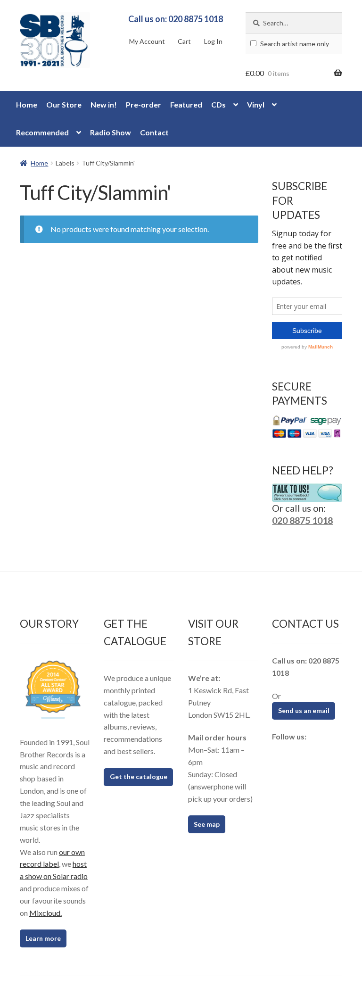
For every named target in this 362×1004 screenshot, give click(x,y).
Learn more (43, 938)
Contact (154, 132)
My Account (147, 41)
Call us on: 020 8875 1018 (175, 19)
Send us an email (303, 710)
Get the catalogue (138, 776)
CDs (218, 104)
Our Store (64, 104)
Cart (184, 41)
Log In (213, 41)
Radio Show (110, 132)
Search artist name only (294, 44)
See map (207, 824)
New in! (103, 104)
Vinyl (255, 104)
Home (26, 104)
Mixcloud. (45, 912)
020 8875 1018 (302, 520)
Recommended (42, 132)
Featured (186, 104)
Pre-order (143, 104)
